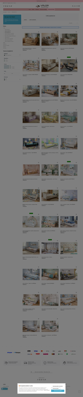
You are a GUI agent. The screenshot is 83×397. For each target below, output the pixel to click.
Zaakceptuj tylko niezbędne (58, 386)
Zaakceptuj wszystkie (58, 390)
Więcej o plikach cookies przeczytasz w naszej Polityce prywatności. (34, 391)
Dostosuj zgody (56, 388)
